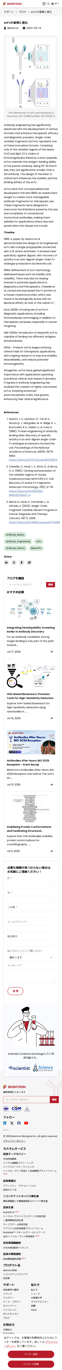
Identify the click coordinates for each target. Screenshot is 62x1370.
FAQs (34, 1310)
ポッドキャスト (11, 1314)
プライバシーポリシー (14, 1141)
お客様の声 (36, 1297)
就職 (33, 1305)
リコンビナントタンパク (15, 1274)
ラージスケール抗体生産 (15, 1224)
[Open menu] (44, 3)
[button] (55, 3)
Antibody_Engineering (18, 541)
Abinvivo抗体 (10, 1270)
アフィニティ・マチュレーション (20, 1185)
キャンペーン (10, 1305)
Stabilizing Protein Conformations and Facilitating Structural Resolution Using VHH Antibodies (29, 831)
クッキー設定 (31, 1354)
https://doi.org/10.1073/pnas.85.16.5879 (33, 460)
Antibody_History (15, 548)
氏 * (9, 878)
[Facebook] (21, 562)
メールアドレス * (17, 922)
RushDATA (11, 1212)
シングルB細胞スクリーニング (18, 1162)
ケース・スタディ (12, 1301)
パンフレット (10, 1310)
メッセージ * (14, 965)
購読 (50, 584)
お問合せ (7, 1329)
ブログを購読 (15, 578)
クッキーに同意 (31, 1364)
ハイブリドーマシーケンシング (18, 1166)
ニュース (35, 1293)
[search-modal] (48, 3)
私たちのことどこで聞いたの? (24, 951)
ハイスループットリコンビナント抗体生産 (24, 1216)
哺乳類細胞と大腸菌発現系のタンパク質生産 (25, 1201)
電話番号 (12, 936)
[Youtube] (26, 1123)
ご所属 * (12, 907)
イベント (7, 1293)
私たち (34, 1289)
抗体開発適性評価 (14, 1259)
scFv (38, 541)
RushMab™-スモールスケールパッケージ (24, 1232)
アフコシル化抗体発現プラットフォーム (23, 1228)
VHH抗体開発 (9, 1158)
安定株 (6, 1278)
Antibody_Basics (15, 534)
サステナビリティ (40, 1301)
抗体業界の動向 (11, 1289)
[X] (14, 562)
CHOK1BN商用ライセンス (15, 1247)
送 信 (15, 991)
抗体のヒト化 (10, 1189)
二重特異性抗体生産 (13, 1220)
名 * (9, 893)
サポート (9, 12)
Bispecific (36, 548)
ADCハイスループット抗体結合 (21, 1236)
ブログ (22, 12)
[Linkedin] (6, 562)
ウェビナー (8, 1297)
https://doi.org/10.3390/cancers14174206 (34, 522)
